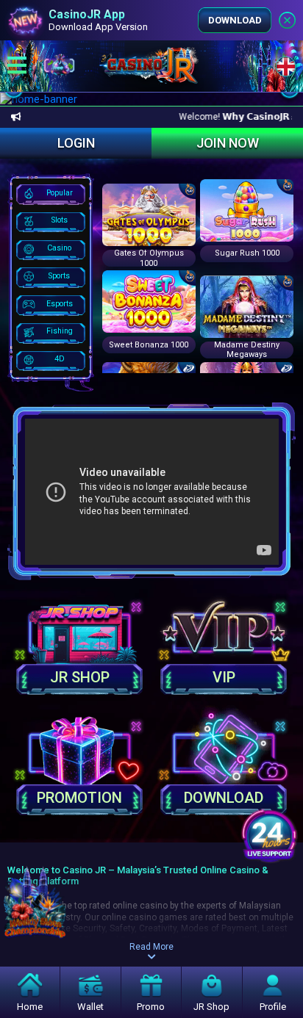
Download (235, 20)
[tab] (50, 194)
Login (76, 143)
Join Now (227, 143)
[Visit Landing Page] (35, 891)
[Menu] (16, 66)
